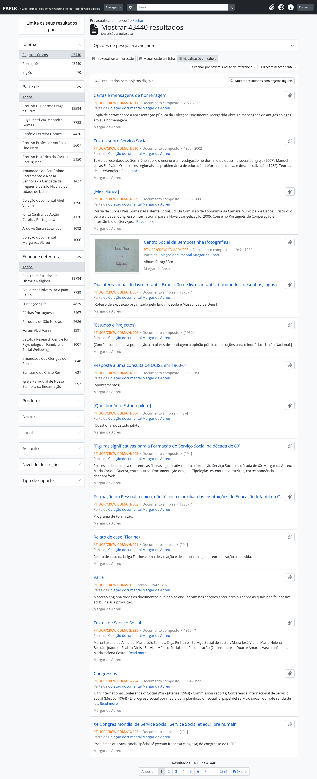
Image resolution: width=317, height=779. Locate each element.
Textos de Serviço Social (117, 622)
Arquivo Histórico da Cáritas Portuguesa (51, 159)
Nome (28, 416)
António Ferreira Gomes (51, 135)
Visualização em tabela (199, 59)
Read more (130, 170)
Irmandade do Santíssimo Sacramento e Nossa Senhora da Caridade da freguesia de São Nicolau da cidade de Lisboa (51, 181)
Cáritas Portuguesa (51, 313)
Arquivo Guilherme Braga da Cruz (51, 108)
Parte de (30, 87)
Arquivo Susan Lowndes (51, 229)
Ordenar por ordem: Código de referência (222, 67)
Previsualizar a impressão (115, 59)
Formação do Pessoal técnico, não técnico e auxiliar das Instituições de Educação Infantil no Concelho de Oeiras (188, 496)
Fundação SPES (51, 305)
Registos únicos (51, 55)
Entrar (304, 7)
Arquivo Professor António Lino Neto (51, 145)
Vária (99, 577)
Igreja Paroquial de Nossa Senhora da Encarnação (51, 384)
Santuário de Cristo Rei (51, 373)
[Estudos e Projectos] (115, 325)
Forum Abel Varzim (51, 331)
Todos (27, 97)
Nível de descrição (40, 464)
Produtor (31, 401)
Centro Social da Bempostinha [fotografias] (187, 242)
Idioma (29, 44)
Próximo (240, 771)
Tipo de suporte (38, 480)
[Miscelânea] (106, 191)
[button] (271, 7)
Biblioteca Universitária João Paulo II (51, 292)
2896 (224, 771)
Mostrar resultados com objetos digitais (263, 81)
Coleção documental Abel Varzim (51, 203)
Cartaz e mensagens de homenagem (130, 95)
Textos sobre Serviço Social (121, 140)
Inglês (51, 73)
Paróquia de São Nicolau (51, 322)
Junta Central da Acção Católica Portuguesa (51, 217)
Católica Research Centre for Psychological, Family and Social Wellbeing (51, 344)
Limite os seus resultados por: (52, 26)
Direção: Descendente (277, 67)
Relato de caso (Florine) (117, 537)
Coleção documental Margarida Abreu (51, 240)
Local (27, 432)
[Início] (53, 7)
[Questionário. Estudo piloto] (122, 405)
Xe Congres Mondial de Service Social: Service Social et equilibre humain (165, 724)
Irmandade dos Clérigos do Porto (51, 361)
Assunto (30, 448)
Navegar (112, 7)
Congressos (105, 673)
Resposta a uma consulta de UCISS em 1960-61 (140, 365)
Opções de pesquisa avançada (124, 45)
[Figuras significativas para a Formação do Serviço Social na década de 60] (167, 446)
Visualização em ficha (159, 59)
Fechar (138, 20)
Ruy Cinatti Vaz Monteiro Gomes (51, 122)
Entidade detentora (41, 256)
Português (51, 64)
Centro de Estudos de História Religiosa (51, 278)
